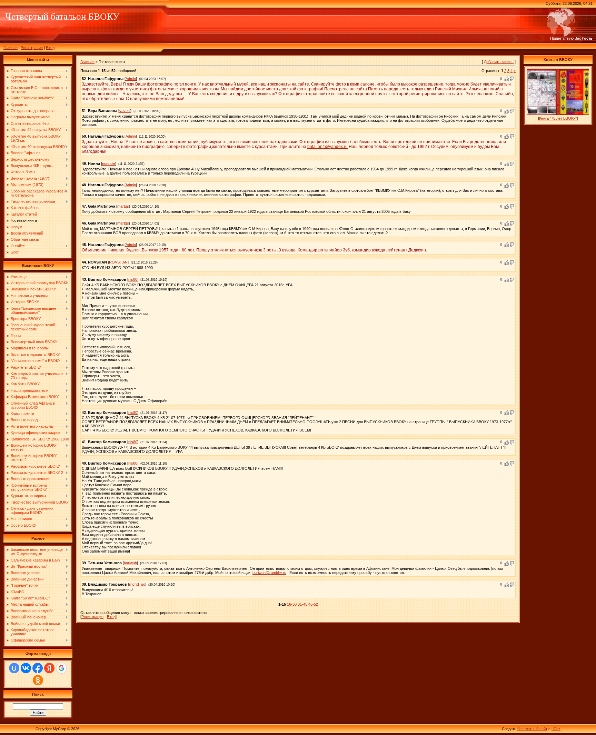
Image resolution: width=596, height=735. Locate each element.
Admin (131, 79)
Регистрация (32, 48)
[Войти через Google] (61, 668)
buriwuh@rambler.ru (269, 572)
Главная (10, 48)
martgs (123, 206)
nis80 (132, 279)
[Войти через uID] (14, 668)
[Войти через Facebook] (37, 668)
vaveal (124, 111)
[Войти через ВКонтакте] (26, 668)
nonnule (108, 163)
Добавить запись (499, 62)
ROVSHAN (118, 262)
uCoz (556, 729)
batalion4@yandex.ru (327, 146)
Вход (50, 48)
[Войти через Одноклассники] (38, 680)
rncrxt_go (137, 584)
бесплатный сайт (532, 729)
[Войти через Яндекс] (49, 668)
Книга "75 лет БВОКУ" (558, 118)
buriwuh (130, 563)
